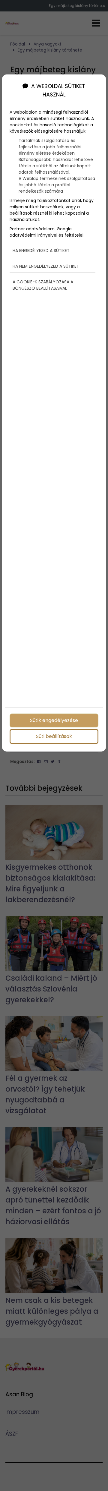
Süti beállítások (54, 736)
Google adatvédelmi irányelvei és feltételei (46, 232)
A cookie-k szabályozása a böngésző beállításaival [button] (43, 285)
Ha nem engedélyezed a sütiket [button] (46, 266)
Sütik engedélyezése (54, 720)
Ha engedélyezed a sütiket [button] (41, 250)
